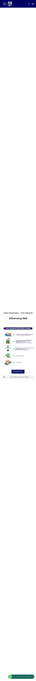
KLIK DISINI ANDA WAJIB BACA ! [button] (19, 377)
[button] (33, 4)
